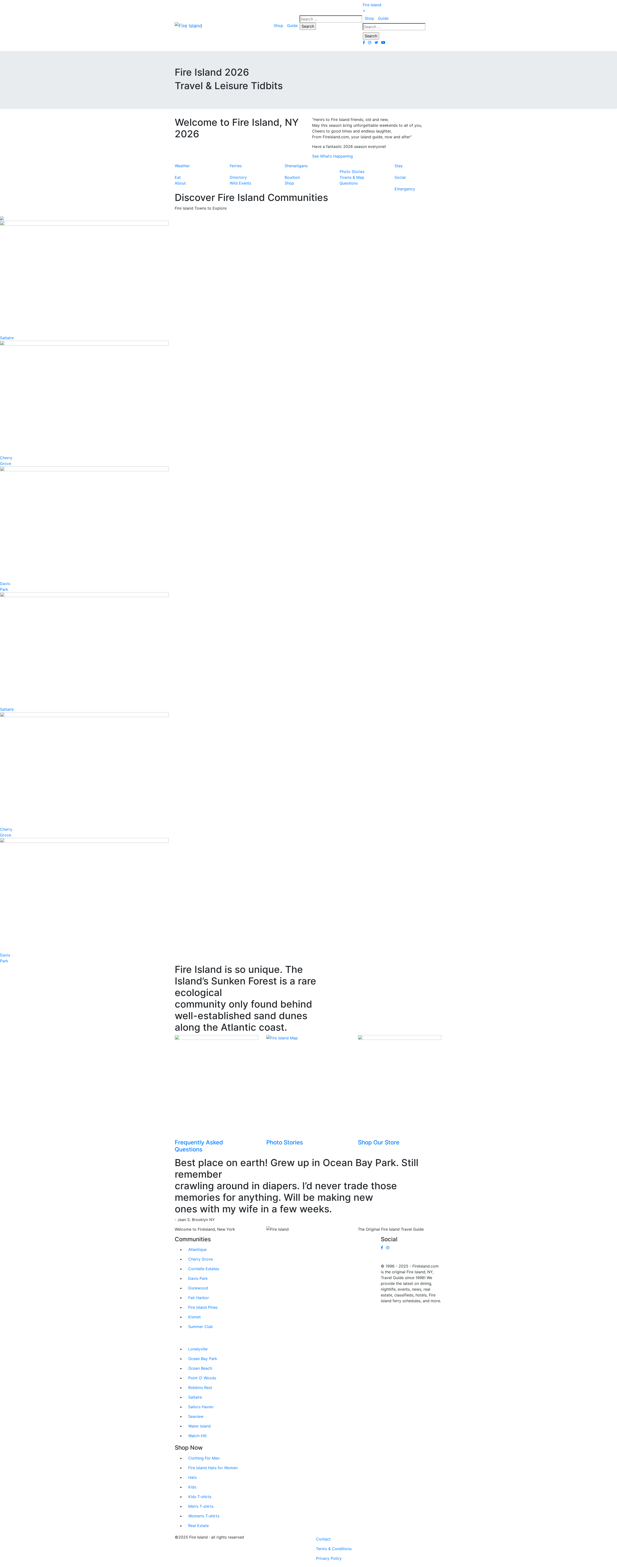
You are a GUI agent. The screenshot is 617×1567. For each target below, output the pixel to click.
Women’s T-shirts (203, 1516)
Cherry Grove (200, 1259)
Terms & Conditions (334, 1548)
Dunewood (198, 1288)
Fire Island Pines (203, 1307)
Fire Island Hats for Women (213, 1467)
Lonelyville (198, 1349)
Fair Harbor (198, 1297)
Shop (278, 25)
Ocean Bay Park (202, 1358)
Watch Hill (197, 1435)
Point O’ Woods (202, 1377)
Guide (292, 25)
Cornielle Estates (203, 1268)
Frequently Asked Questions (199, 1146)
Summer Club (200, 1326)
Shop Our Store (378, 1142)
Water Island (199, 1426)
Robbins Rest (200, 1387)
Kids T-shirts (199, 1496)
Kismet (194, 1317)
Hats (192, 1477)
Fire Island (372, 4)
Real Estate (198, 1525)
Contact (323, 1539)
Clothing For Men (204, 1458)
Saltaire (7, 337)
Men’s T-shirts (201, 1506)
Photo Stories (284, 1142)
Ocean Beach (200, 1368)
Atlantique (197, 1249)
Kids (192, 1487)
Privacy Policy (329, 1558)
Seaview (195, 1416)
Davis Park (198, 1278)
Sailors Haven (200, 1406)
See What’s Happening (332, 156)
